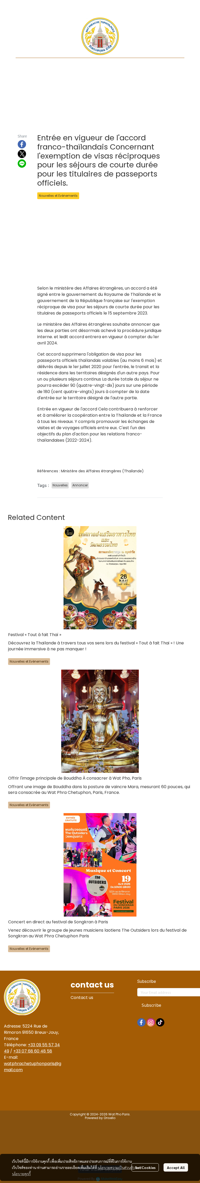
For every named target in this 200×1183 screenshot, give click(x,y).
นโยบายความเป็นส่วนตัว (116, 1167)
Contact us (82, 998)
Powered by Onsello (100, 1118)
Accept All (176, 1167)
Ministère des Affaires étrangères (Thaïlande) (102, 471)
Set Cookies (145, 1167)
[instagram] (151, 1022)
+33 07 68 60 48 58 (32, 1051)
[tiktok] (160, 1022)
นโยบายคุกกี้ (21, 1173)
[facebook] (141, 1022)
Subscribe (151, 1005)
